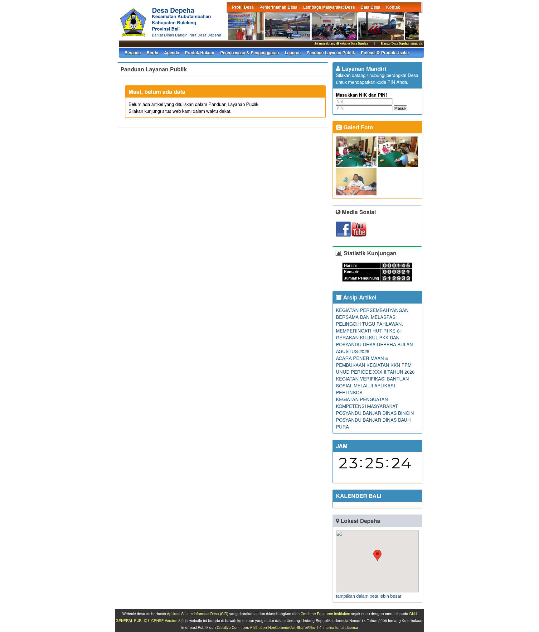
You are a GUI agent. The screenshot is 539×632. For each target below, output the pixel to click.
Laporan (293, 52)
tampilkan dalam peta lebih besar (368, 595)
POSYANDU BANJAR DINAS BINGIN (375, 412)
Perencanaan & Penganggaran (249, 52)
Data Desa (370, 7)
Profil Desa (243, 7)
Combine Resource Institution (325, 613)
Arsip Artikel (359, 297)
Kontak (393, 7)
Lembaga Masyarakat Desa (329, 7)
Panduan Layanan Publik (331, 52)
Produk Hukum (199, 52)
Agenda (171, 52)
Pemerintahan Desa (278, 7)
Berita (152, 52)
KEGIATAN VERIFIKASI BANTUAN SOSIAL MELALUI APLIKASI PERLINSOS (372, 385)
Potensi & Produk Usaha (385, 52)
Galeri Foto (357, 127)
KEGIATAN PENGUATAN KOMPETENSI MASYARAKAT (367, 402)
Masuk (400, 108)
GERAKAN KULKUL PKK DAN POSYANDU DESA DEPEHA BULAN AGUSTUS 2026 (374, 344)
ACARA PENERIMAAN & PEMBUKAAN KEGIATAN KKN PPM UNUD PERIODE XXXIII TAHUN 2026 (375, 365)
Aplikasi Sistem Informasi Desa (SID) (197, 613)
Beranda (132, 52)
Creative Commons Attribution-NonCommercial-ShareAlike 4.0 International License (287, 627)
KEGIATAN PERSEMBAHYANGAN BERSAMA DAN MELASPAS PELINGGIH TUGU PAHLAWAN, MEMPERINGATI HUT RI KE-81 (372, 320)
